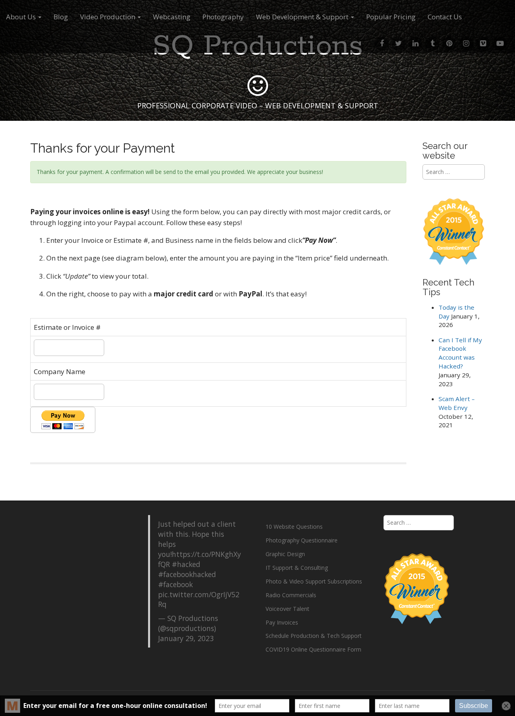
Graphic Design (285, 554)
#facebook (175, 584)
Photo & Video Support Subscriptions (314, 581)
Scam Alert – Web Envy (457, 403)
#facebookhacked (187, 574)
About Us (21, 16)
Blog (61, 16)
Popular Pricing (391, 16)
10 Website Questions (294, 526)
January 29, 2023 (186, 638)
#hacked (186, 564)
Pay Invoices (282, 622)
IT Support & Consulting (297, 567)
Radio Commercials (291, 595)
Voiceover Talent (287, 609)
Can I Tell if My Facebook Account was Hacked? (460, 353)
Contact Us (445, 16)
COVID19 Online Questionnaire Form (313, 649)
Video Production (108, 16)
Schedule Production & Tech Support (314, 635)
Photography (223, 16)
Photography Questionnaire (302, 540)
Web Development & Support (303, 16)
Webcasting (171, 16)
